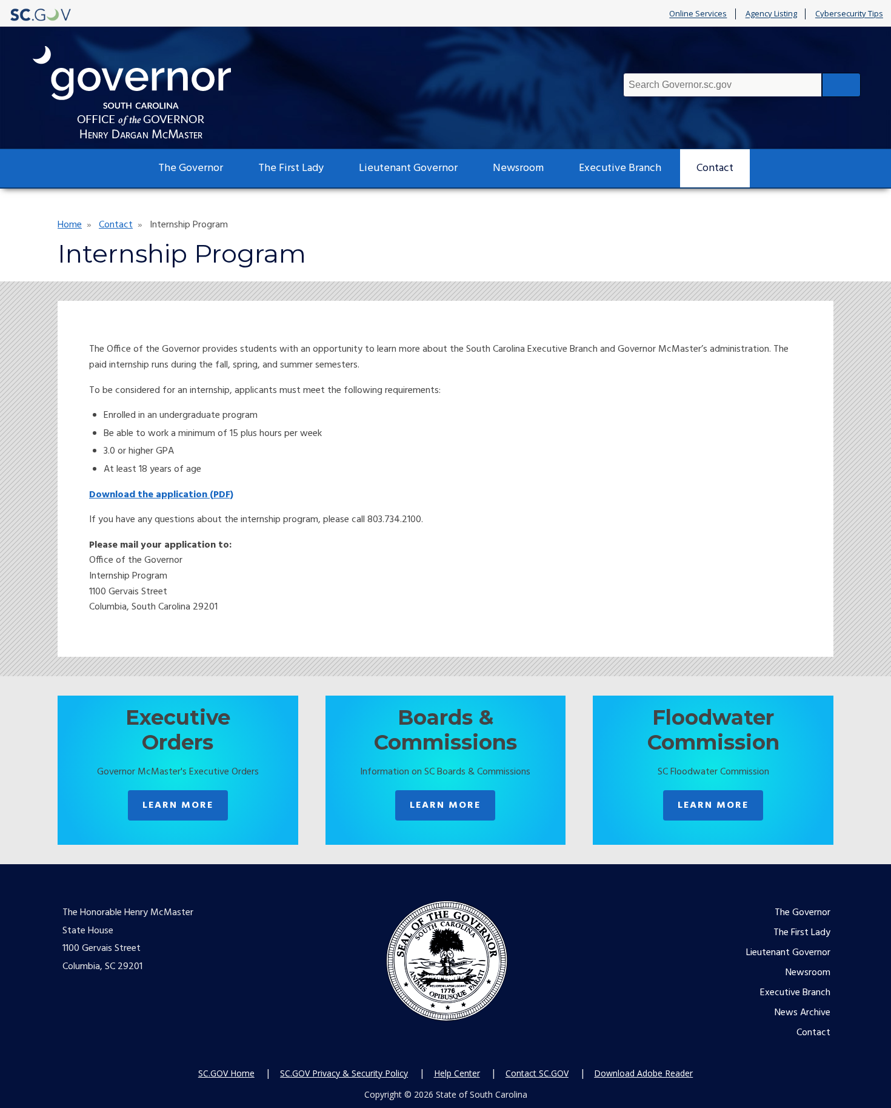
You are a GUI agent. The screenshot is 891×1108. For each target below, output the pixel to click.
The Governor (190, 168)
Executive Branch (620, 168)
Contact (714, 168)
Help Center (457, 1073)
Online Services (698, 13)
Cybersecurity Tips (849, 13)
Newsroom (518, 168)
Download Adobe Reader (643, 1073)
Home (70, 225)
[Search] (841, 85)
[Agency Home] (143, 92)
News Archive (802, 1013)
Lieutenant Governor (408, 168)
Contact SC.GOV (537, 1073)
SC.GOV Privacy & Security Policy (344, 1073)
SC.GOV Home (226, 1073)
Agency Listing (771, 13)
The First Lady (291, 168)
